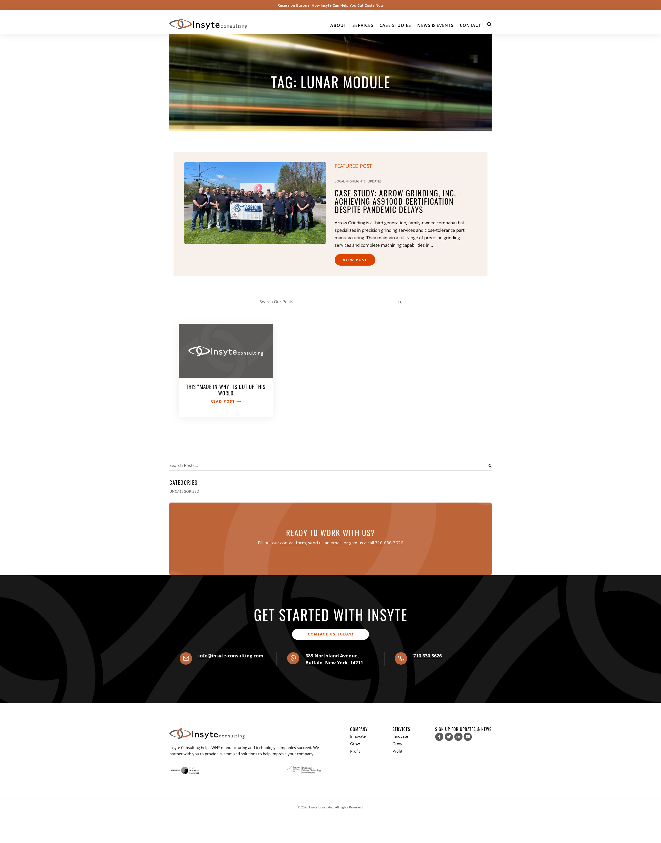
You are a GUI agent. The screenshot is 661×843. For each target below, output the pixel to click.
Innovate (358, 736)
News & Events (435, 25)
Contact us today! (330, 634)
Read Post (223, 401)
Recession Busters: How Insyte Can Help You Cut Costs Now (330, 5)
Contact (470, 25)
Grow (355, 743)
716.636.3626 (389, 543)
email (336, 543)
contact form (293, 543)
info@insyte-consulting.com (230, 656)
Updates (375, 181)
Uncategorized (184, 491)
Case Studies (395, 25)
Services (362, 25)
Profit (355, 751)
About (338, 25)
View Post (355, 259)
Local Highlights (350, 181)
